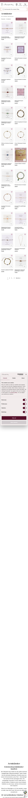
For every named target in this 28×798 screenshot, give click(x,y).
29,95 (2, 271)
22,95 (2, 208)
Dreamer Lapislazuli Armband (7, 269)
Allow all (14, 418)
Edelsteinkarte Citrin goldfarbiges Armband (5, 185)
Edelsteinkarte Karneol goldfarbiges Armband (5, 228)
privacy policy (13, 392)
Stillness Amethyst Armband (7, 143)
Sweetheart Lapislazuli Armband (5, 80)
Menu (2, 5)
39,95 (16, 81)
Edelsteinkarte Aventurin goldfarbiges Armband (6, 122)
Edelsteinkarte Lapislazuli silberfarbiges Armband (6, 164)
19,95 (2, 39)
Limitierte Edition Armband (20, 163)
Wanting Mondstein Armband (21, 58)
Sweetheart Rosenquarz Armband (6, 59)
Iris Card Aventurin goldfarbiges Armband (19, 228)
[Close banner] (26, 374)
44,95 (16, 251)
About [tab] (23, 378)
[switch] (25, 404)
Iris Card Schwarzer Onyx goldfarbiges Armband (6, 249)
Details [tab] (14, 378)
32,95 (16, 123)
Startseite (3, 19)
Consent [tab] (5, 378)
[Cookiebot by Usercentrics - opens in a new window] (17, 374)
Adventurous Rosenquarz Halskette (20, 249)
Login (17, 4)
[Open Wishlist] (20, 4)
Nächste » (18, 278)
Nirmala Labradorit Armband (20, 79)
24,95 (2, 60)
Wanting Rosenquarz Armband (19, 101)
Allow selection (14, 422)
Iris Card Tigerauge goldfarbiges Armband (5, 37)
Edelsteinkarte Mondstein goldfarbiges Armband (20, 37)
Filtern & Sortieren (21, 19)
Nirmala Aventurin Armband (20, 184)
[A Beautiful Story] (10, 4)
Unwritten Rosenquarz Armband (5, 206)
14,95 (16, 39)
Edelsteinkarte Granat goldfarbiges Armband (5, 101)
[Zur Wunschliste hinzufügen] (11, 22)
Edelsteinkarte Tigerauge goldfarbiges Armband (20, 270)
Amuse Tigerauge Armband (20, 143)
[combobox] (14, 9)
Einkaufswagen (25, 5)
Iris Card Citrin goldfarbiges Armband (20, 206)
